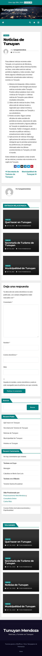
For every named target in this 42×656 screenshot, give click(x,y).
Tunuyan (6, 35)
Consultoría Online (10, 498)
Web (5, 367)
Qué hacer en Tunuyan (18, 222)
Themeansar (21, 646)
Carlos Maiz (8, 501)
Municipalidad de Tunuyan (20, 268)
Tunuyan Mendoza (14, 10)
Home (21, 651)
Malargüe (7, 468)
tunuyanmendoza (20, 50)
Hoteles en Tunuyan (11, 443)
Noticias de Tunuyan (11, 433)
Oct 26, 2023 (11, 545)
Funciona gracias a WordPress (14, 644)
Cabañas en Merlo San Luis (13, 473)
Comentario (8, 302)
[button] (30, 22)
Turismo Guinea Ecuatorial (13, 484)
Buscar (6, 401)
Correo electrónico (10, 355)
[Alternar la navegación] (38, 22)
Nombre (6, 343)
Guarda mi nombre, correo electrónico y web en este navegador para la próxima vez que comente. (20, 383)
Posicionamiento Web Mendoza (15, 495)
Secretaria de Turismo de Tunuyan (12, 174)
